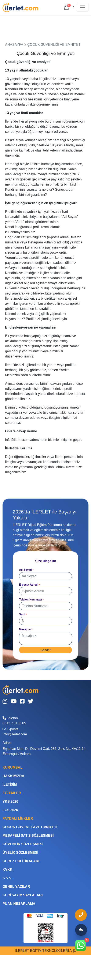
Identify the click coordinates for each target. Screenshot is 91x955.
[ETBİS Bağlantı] (46, 932)
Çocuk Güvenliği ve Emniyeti (54, 44)
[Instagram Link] (5, 701)
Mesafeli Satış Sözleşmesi (28, 835)
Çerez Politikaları (21, 861)
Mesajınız (26, 629)
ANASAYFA (14, 44)
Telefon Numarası (31, 599)
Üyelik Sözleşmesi (20, 852)
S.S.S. (7, 878)
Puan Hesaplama (19, 903)
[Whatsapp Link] (81, 945)
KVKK (7, 869)
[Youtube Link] (14, 701)
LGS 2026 (10, 810)
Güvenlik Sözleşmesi (23, 844)
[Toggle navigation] (82, 7)
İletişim (10, 784)
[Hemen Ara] (81, 915)
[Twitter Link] (30, 701)
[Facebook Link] (22, 701)
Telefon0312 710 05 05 (14, 720)
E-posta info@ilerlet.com (15, 731)
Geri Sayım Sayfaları (23, 895)
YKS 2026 (10, 801)
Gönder (45, 650)
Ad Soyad (26, 569)
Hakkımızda (13, 776)
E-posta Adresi (29, 584)
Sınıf (23, 614)
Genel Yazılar (16, 886)
